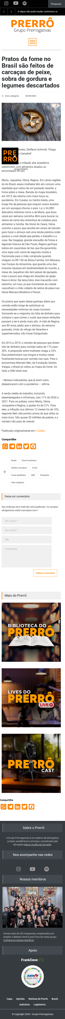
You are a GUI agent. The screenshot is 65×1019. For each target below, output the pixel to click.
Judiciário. (24, 1004)
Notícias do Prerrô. (38, 999)
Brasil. (55, 999)
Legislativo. (40, 1004)
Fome (34, 468)
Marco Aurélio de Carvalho (37, 844)
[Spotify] (47, 869)
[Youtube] (33, 869)
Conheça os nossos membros (18, 940)
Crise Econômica (29, 460)
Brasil (13, 460)
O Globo (40, 430)
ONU (33, 475)
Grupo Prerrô (21, 169)
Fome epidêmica (18, 475)
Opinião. (20, 999)
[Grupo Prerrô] (10, 156)
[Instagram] (19, 869)
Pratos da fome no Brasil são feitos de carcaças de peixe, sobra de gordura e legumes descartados (31, 72)
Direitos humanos (19, 468)
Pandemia (44, 475)
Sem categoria (12, 96)
